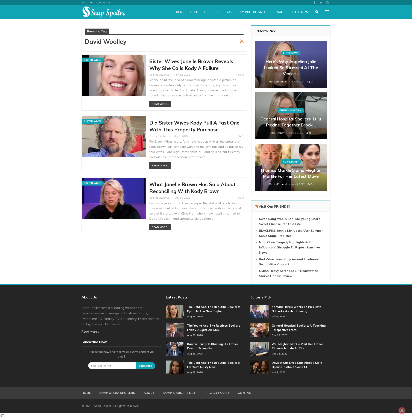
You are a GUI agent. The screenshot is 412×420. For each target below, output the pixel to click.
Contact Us (103, 2)
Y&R (229, 12)
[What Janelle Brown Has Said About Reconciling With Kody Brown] (114, 198)
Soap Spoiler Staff (179, 393)
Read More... (160, 103)
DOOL (194, 12)
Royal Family (290, 161)
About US (87, 2)
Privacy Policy (216, 393)
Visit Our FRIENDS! (274, 206)
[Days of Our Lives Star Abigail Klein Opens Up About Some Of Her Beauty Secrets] (259, 367)
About (149, 393)
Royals (279, 12)
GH (206, 12)
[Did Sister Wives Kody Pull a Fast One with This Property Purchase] (114, 136)
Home (180, 12)
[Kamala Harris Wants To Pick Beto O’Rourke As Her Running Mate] (259, 311)
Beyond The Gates (253, 12)
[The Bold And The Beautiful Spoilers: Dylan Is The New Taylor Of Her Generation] (175, 311)
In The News (300, 12)
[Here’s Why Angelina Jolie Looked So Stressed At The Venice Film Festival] (290, 64)
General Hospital (290, 110)
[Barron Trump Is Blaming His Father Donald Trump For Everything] (175, 349)
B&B (218, 12)
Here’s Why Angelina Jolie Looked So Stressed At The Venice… (291, 67)
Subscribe (145, 365)
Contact (245, 393)
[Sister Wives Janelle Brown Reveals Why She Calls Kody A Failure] (114, 75)
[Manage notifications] (401, 410)
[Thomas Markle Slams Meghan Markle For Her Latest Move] (290, 167)
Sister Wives (92, 59)
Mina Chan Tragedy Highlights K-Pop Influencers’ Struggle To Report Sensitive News (289, 247)
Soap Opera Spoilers (117, 393)
